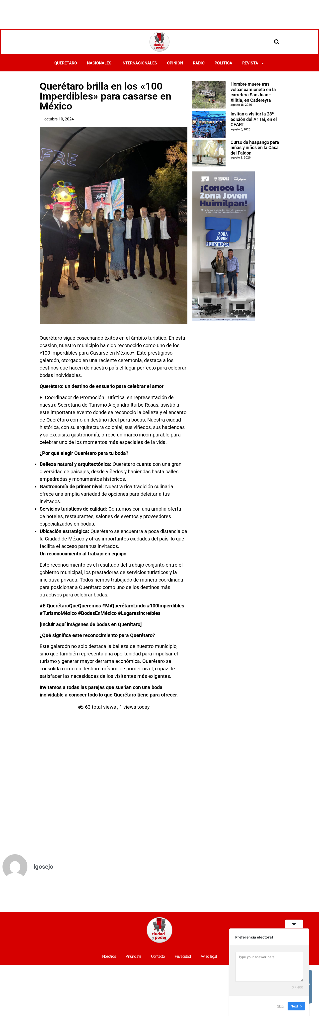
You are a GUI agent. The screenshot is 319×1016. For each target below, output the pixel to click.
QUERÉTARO (65, 63)
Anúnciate (133, 956)
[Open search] (276, 41)
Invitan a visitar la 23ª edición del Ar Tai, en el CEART (254, 119)
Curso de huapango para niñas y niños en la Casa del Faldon (255, 148)
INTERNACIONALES (139, 63)
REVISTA (250, 63)
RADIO (199, 63)
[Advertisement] (159, 13)
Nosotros (109, 956)
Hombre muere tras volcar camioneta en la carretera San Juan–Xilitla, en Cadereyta (253, 92)
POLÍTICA (223, 63)
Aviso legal (209, 956)
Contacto (158, 956)
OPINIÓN (175, 63)
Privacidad (183, 956)
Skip (280, 1006)
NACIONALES (99, 63)
